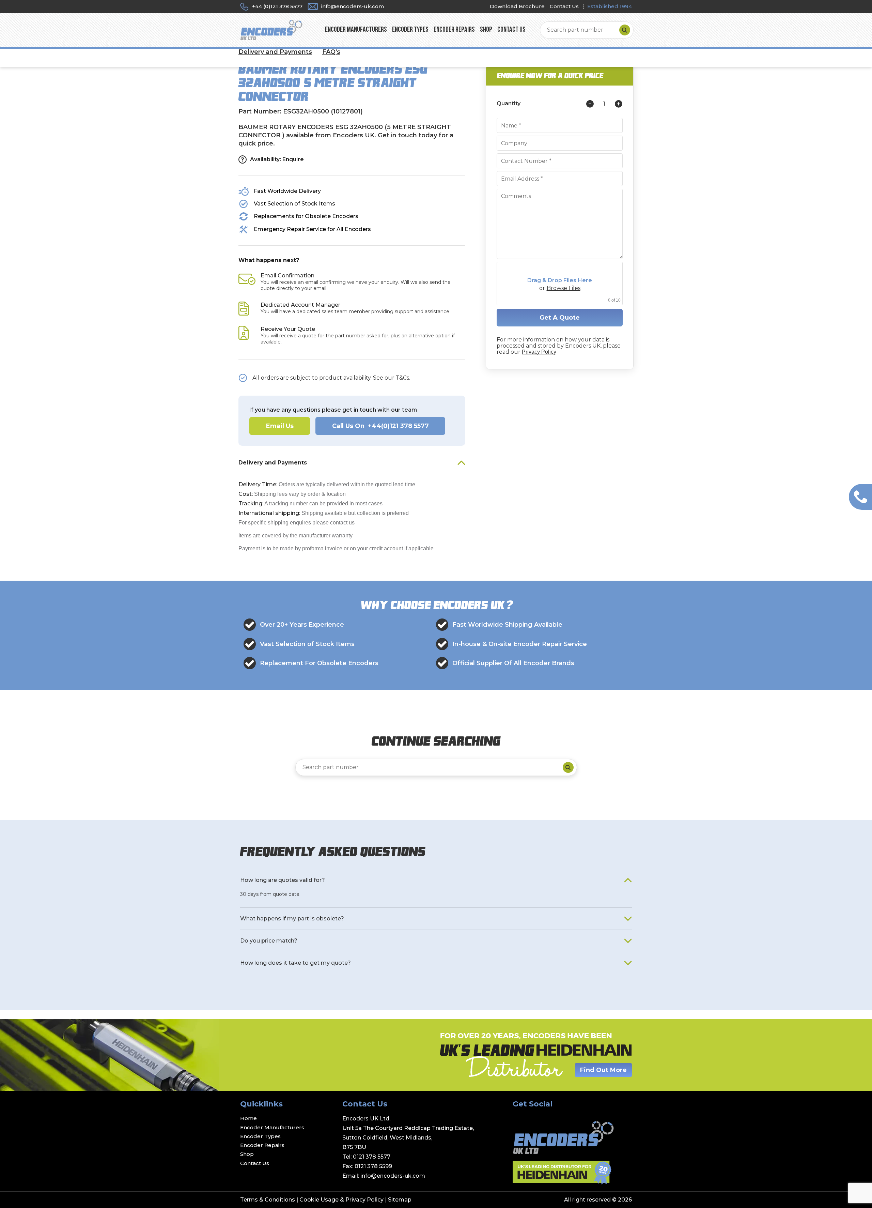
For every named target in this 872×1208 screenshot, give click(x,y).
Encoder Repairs (454, 29)
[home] (271, 29)
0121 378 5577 (371, 1156)
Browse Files (563, 288)
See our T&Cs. (391, 377)
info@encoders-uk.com (392, 1176)
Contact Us (564, 6)
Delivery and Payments (275, 52)
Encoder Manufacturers (356, 29)
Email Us (280, 426)
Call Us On (380, 426)
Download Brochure (517, 6)
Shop (486, 29)
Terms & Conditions (267, 1199)
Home (248, 1118)
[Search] (624, 30)
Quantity (508, 104)
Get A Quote (560, 317)
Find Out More (603, 1070)
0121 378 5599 (373, 1166)
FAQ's (331, 52)
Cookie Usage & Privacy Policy (341, 1199)
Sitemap (399, 1199)
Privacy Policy (539, 352)
